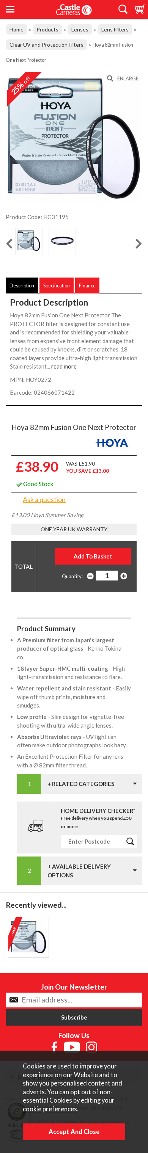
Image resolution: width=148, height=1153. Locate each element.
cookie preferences (50, 1109)
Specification (56, 285)
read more (64, 366)
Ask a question (44, 499)
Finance (87, 285)
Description (21, 285)
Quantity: (72, 576)
